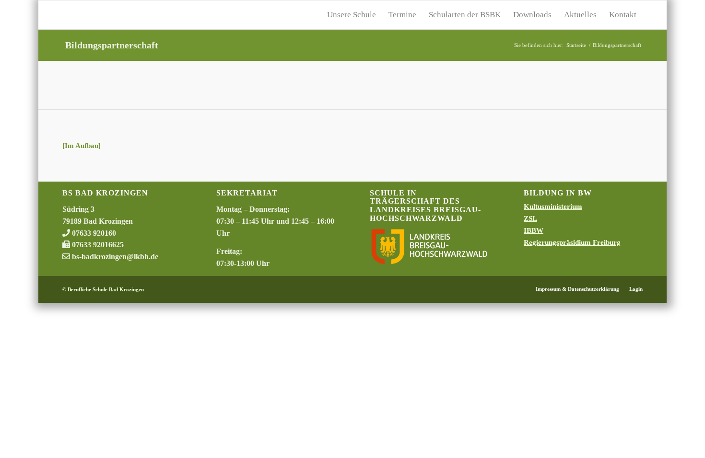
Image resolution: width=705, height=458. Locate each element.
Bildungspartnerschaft (111, 45)
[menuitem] (351, 14)
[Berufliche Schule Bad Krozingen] (134, 14)
